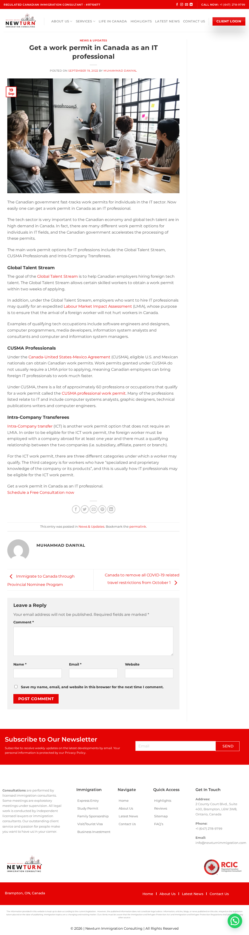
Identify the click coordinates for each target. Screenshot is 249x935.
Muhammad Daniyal (120, 70)
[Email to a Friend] (93, 509)
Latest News (167, 21)
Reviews (160, 808)
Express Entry (88, 800)
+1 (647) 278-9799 (232, 4)
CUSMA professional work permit (94, 393)
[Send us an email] (186, 4)
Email (75, 664)
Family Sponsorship (93, 816)
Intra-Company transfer (30, 426)
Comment (23, 622)
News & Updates (93, 40)
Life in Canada (113, 21)
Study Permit (87, 808)
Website (132, 664)
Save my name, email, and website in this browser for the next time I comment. (92, 687)
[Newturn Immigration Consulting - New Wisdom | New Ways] (20, 20)
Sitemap (161, 816)
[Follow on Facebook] (177, 4)
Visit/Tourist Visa (90, 824)
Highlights (141, 21)
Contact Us (194, 21)
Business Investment (93, 832)
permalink (137, 526)
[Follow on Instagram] (181, 4)
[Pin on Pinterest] (102, 509)
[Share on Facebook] (76, 509)
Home (124, 800)
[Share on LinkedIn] (111, 509)
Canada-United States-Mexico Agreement (69, 357)
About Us (60, 21)
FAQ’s (158, 824)
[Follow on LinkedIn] (191, 4)
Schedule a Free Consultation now (40, 492)
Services (84, 21)
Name (20, 664)
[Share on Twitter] (85, 509)
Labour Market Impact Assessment (98, 306)
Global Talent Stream (57, 276)
